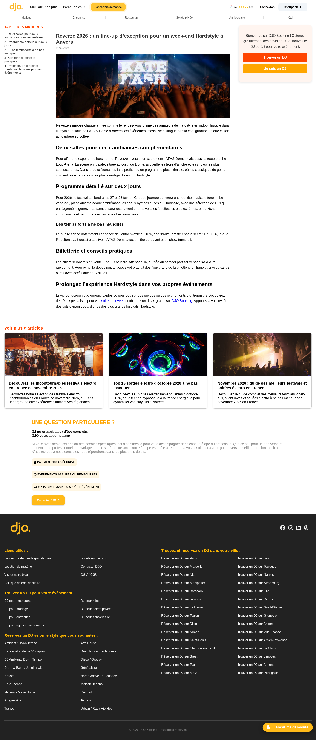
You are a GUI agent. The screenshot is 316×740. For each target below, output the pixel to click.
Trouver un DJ (275, 57)
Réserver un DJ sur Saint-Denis (183, 640)
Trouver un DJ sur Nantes (256, 574)
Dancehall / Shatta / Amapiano (25, 651)
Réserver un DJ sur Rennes (181, 599)
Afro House (89, 643)
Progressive (12, 700)
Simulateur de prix (43, 7)
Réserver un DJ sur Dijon (179, 623)
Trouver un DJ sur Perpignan (258, 673)
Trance (9, 708)
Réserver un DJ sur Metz (179, 673)
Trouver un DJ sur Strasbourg (258, 583)
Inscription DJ (293, 7)
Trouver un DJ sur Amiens (256, 664)
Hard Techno (13, 684)
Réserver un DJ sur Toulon (180, 615)
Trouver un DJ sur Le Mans (257, 648)
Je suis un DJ (275, 68)
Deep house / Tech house (98, 651)
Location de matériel (18, 566)
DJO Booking (182, 301)
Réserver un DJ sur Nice (178, 574)
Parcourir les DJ (74, 7)
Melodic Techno (92, 684)
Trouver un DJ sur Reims (255, 599)
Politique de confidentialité (22, 583)
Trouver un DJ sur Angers (256, 623)
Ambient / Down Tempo (20, 643)
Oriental (86, 692)
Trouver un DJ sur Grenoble (257, 615)
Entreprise (79, 17)
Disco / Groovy (91, 659)
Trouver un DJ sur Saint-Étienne (260, 607)
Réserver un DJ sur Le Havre (182, 607)
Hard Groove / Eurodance (99, 676)
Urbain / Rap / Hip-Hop (96, 708)
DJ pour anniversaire (95, 617)
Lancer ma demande (108, 7)
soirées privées (112, 301)
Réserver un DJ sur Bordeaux (182, 591)
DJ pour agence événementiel (25, 625)
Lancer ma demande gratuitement (28, 558)
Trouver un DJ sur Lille (253, 591)
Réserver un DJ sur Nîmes (180, 632)
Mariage (26, 17)
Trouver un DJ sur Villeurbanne (259, 632)
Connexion (267, 7)
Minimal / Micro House (20, 692)
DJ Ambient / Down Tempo (23, 659)
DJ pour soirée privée (96, 609)
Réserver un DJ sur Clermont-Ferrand (188, 648)
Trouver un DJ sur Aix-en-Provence (262, 640)
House (9, 676)
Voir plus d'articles (23, 328)
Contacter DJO (47, 500)
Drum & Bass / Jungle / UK (23, 667)
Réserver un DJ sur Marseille (181, 566)
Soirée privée (184, 17)
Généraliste (89, 667)
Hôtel (290, 17)
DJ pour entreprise (17, 617)
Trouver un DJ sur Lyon (254, 558)
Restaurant (131, 17)
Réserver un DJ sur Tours (179, 664)
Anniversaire (237, 17)
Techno (86, 700)
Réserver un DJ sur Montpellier (183, 583)
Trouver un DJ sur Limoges (257, 656)
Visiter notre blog (16, 574)
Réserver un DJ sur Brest (179, 656)
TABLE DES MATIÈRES (23, 27)
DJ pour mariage (16, 609)
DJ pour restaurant (17, 600)
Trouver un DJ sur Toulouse (257, 566)
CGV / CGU (89, 574)
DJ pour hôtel (90, 600)
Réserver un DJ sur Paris (179, 558)
